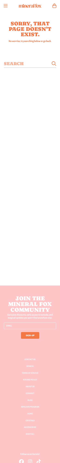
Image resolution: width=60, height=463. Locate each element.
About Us (30, 386)
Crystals (30, 420)
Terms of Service (30, 373)
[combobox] (30, 63)
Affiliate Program (30, 407)
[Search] (54, 63)
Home (30, 413)
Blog (30, 400)
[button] (5, 5)
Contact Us (30, 359)
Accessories (30, 427)
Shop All (30, 434)
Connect (30, 393)
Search (30, 366)
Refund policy (30, 379)
